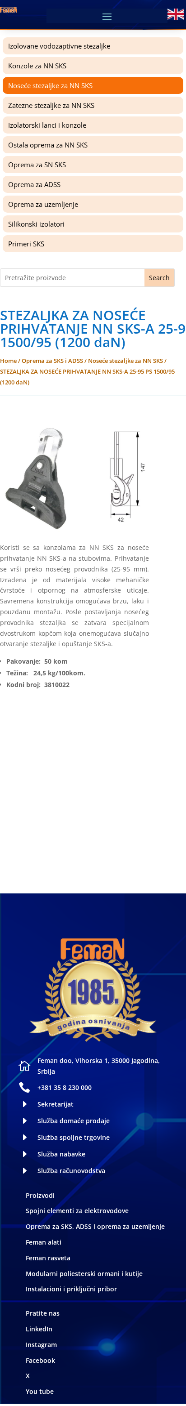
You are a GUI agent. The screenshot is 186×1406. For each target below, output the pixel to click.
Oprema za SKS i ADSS (52, 361)
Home (8, 361)
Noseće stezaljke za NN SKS (125, 361)
